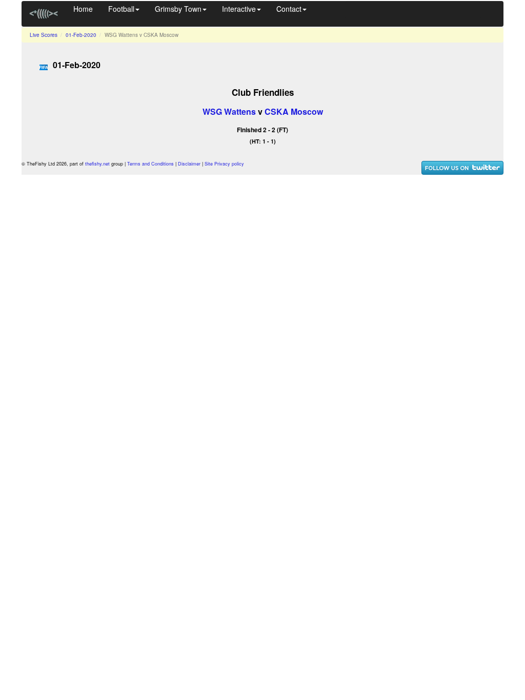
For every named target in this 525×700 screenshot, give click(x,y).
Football (121, 9)
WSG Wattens (229, 111)
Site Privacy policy (224, 163)
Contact (288, 9)
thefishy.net (97, 163)
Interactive (239, 9)
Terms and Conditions (150, 163)
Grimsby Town (178, 9)
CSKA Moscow (294, 111)
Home (83, 9)
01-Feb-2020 (81, 34)
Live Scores (43, 34)
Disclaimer (189, 163)
